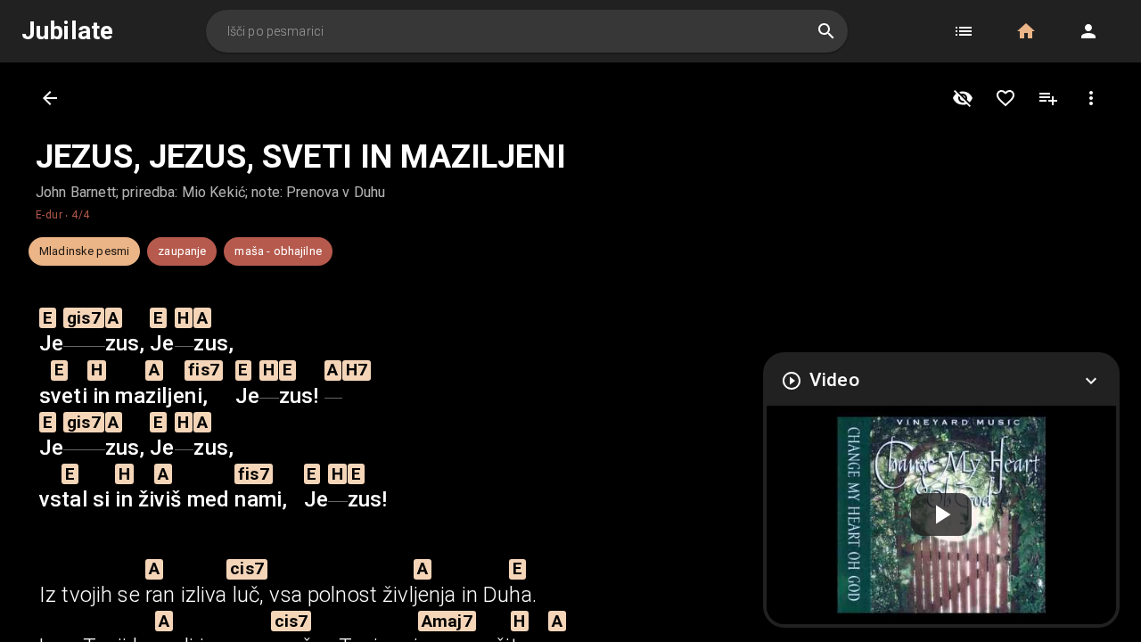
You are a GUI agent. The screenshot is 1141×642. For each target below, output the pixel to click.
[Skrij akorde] (962, 98)
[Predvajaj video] (941, 515)
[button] (963, 31)
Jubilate (67, 30)
